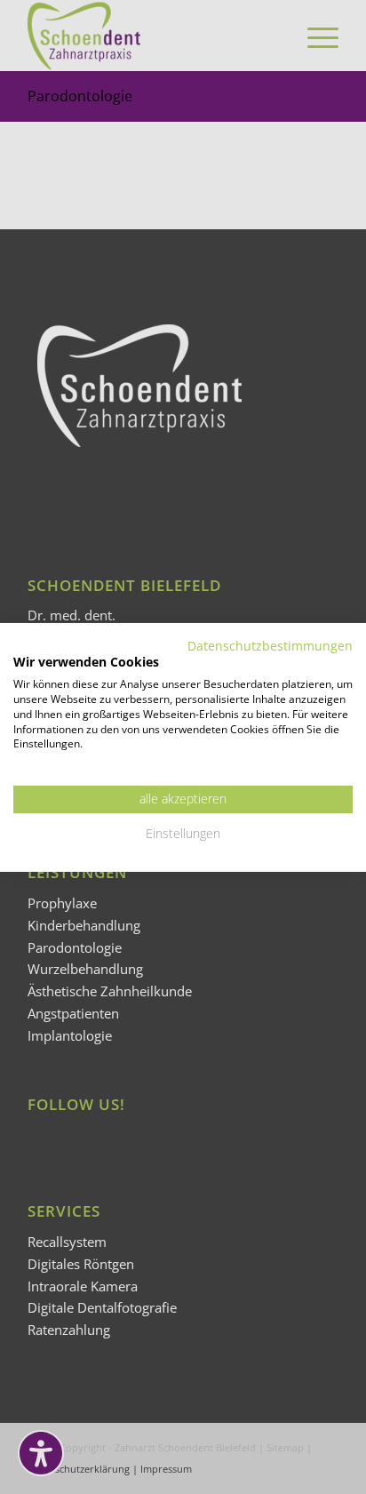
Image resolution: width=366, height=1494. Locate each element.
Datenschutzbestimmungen (270, 644)
